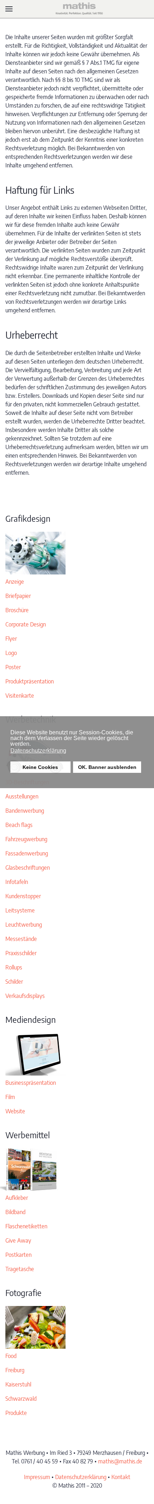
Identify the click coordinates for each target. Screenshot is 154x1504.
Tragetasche (19, 1269)
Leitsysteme (20, 910)
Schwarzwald (21, 1398)
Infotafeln (16, 881)
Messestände (21, 938)
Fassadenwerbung (26, 853)
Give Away (18, 1240)
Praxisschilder (21, 953)
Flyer (11, 638)
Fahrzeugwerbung (26, 839)
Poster (13, 667)
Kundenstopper (23, 896)
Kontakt (120, 1476)
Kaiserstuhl (18, 1384)
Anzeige (14, 581)
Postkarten (18, 1254)
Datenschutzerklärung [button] (38, 751)
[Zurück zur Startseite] (77, 9)
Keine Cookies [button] (40, 767)
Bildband (15, 1212)
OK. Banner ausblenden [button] (107, 767)
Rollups (13, 967)
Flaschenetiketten (26, 1226)
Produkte (16, 1412)
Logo (11, 652)
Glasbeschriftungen (27, 867)
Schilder (14, 981)
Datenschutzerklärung (80, 1476)
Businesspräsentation (30, 1082)
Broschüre (17, 610)
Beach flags (19, 824)
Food (10, 1355)
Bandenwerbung (24, 810)
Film (10, 1096)
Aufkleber (16, 1197)
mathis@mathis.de (120, 1461)
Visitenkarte (19, 695)
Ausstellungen (21, 796)
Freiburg (14, 1370)
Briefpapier (18, 595)
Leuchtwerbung (23, 924)
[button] (9, 9)
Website (15, 1111)
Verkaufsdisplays (25, 995)
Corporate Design (25, 624)
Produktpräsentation (29, 681)
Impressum (37, 1476)
